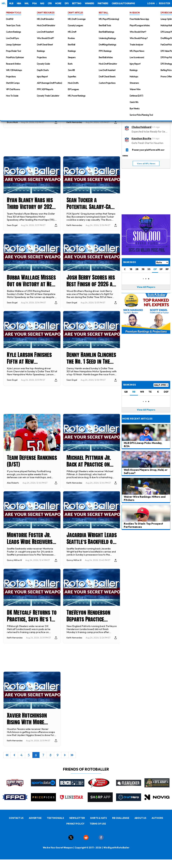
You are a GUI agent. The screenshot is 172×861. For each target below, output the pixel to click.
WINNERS (89, 3)
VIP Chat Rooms (13, 89)
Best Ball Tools (105, 25)
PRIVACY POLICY (75, 823)
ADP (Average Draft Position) (49, 83)
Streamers (134, 83)
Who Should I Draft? (45, 38)
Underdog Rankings (107, 38)
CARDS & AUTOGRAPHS (123, 3)
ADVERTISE (35, 818)
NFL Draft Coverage (76, 19)
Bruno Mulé (12, 122)
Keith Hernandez (74, 122)
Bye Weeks (134, 108)
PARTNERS (103, 3)
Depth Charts (43, 70)
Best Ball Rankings (106, 31)
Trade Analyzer (136, 44)
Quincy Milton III (14, 560)
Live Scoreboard (137, 57)
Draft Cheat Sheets (107, 76)
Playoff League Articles (140, 25)
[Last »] (72, 755)
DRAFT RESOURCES (45, 12)
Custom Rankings (13, 31)
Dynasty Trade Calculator (48, 95)
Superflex (72, 76)
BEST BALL (103, 12)
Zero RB (71, 70)
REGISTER (164, 3)
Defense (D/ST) (136, 95)
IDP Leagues (73, 89)
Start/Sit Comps (12, 83)
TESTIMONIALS (55, 818)
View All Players (146, 287)
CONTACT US (16, 818)
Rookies (71, 38)
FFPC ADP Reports (45, 89)
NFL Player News (137, 51)
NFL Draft (72, 31)
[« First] (7, 755)
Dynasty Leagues (75, 25)
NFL (4, 3)
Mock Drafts (73, 83)
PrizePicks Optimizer (15, 57)
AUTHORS (157, 818)
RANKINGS (129, 384)
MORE (58, 3)
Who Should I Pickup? (139, 38)
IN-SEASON (135, 12)
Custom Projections (107, 83)
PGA (34, 3)
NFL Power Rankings (76, 95)
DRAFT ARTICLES (75, 12)
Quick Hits (134, 102)
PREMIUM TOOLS (13, 12)
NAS (42, 3)
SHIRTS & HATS (98, 818)
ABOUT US (140, 818)
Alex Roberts (13, 483)
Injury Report (42, 76)
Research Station (13, 63)
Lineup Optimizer (13, 44)
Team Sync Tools (13, 25)
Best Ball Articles (106, 57)
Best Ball (71, 44)
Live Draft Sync (12, 38)
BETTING (76, 3)
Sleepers (71, 57)
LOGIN (151, 3)
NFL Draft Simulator (45, 19)
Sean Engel (12, 225)
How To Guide (12, 95)
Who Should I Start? (138, 31)
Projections (11, 76)
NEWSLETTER (77, 818)
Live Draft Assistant (45, 31)
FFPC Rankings (105, 51)
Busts (70, 63)
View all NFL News (146, 163)
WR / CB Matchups (14, 70)
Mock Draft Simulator (46, 25)
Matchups (134, 76)
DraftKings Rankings (107, 44)
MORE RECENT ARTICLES (137, 418)
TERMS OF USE (98, 823)
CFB (50, 3)
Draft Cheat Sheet (45, 44)
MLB (11, 3)
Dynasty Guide (43, 63)
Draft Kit (9, 19)
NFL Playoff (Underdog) (109, 19)
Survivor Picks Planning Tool (141, 114)
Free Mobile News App (139, 19)
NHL (27, 3)
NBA (19, 3)
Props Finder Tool (13, 51)
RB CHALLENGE (120, 818)
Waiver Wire (135, 89)
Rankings (41, 51)
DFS (67, 3)
